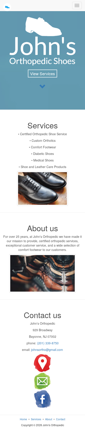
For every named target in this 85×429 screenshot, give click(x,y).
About (48, 419)
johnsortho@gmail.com (47, 349)
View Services (42, 73)
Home (23, 419)
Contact (60, 419)
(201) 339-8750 (48, 343)
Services (36, 419)
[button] (42, 86)
